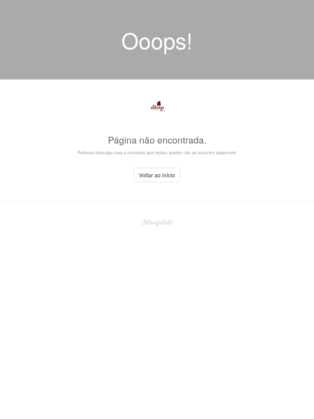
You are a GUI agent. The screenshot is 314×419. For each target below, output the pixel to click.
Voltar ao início (157, 175)
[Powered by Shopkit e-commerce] (157, 222)
